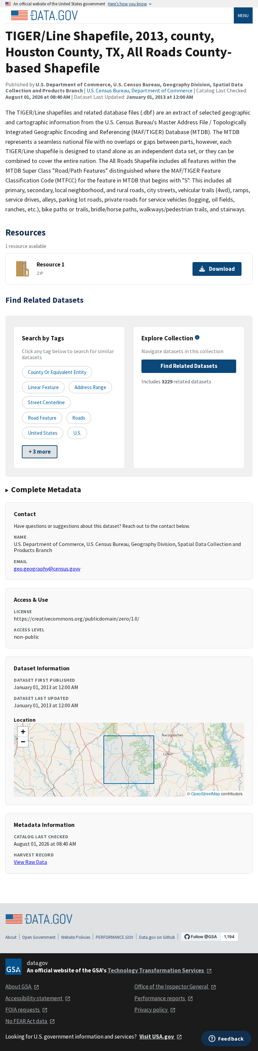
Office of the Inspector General (171, 986)
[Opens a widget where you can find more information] (226, 1039)
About (10, 937)
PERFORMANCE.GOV (114, 937)
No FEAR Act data (26, 1021)
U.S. (77, 433)
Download (222, 268)
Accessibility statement (34, 998)
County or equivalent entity (57, 372)
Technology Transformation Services (156, 970)
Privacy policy (151, 1009)
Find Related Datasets (189, 366)
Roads (78, 418)
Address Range (90, 387)
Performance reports (160, 998)
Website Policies (75, 937)
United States (42, 433)
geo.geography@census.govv (47, 568)
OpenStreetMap (205, 793)
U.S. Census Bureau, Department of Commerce (139, 90)
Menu (243, 15)
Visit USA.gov (157, 1036)
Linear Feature (43, 387)
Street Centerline (46, 402)
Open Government (38, 937)
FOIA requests (23, 1009)
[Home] (44, 15)
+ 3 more (40, 451)
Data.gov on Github (157, 937)
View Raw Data (30, 861)
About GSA (18, 986)
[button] (23, 732)
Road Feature (42, 418)
